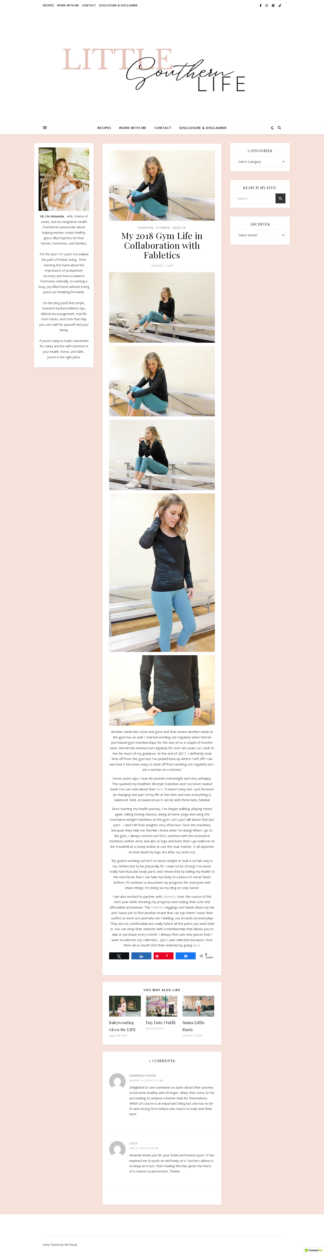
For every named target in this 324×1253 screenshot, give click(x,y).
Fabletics (170, 896)
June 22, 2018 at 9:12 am (143, 1148)
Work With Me (68, 5)
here (159, 789)
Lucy (133, 1143)
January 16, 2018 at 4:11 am (146, 1080)
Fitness (163, 228)
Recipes (48, 5)
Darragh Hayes (142, 1075)
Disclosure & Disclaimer (118, 5)
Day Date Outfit (161, 1022)
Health (179, 228)
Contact (89, 5)
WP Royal (70, 1245)
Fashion (145, 228)
